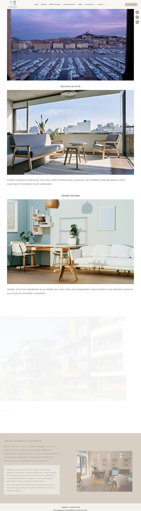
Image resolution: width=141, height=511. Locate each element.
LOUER (36, 4)
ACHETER (43, 4)
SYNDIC (80, 4)
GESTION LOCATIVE (69, 4)
